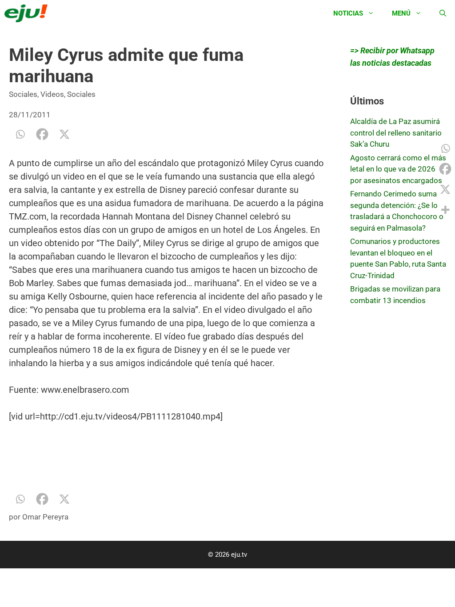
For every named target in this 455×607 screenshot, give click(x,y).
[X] (64, 134)
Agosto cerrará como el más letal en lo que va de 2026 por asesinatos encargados (398, 169)
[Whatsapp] (20, 134)
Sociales (23, 94)
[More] (445, 210)
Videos (52, 94)
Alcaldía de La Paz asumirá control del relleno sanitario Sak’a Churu (396, 132)
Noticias (348, 13)
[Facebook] (42, 134)
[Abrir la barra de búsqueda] (443, 13)
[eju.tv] (28, 13)
